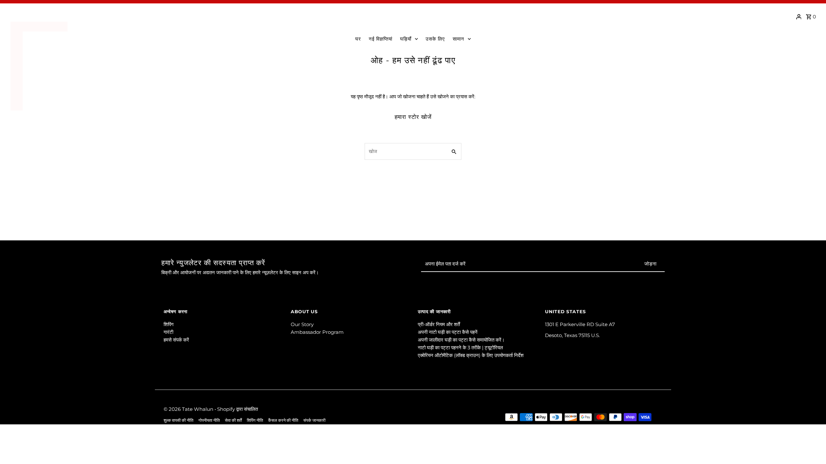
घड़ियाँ (405, 39)
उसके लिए (435, 39)
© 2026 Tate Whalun (189, 409)
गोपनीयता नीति (209, 420)
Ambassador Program (317, 332)
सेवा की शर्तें (233, 420)
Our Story (302, 324)
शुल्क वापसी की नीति (178, 420)
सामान (458, 39)
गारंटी (168, 332)
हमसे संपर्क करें (176, 340)
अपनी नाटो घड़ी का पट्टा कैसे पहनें (448, 332)
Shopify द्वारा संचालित (237, 409)
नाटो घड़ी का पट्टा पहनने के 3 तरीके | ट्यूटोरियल (460, 347)
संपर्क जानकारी (314, 420)
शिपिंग (169, 324)
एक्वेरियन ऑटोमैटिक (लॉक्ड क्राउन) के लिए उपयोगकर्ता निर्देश (471, 355)
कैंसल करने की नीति (283, 420)
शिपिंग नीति (255, 420)
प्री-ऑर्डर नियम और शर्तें (439, 324)
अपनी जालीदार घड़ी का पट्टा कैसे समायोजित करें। (461, 340)
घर (358, 39)
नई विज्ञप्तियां (380, 39)
